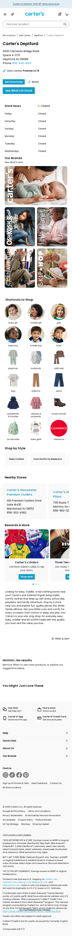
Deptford (38, 35)
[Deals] (12, 14)
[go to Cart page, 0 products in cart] (67, 14)
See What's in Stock (18, 91)
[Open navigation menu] (5, 14)
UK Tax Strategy (11, 824)
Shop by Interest (41, 824)
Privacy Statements (12, 815)
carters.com (51, 879)
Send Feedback (39, 783)
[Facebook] (19, 775)
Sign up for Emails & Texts (16, 783)
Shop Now (27, 576)
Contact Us (56, 783)
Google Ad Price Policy (14, 811)
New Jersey (24, 35)
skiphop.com (24, 882)
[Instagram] (5, 775)
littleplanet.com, (40, 882)
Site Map (25, 824)
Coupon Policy (25, 819)
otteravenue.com (11, 885)
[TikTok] (12, 775)
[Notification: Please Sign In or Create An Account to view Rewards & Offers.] (59, 14)
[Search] (65, 24)
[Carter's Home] (36, 14)
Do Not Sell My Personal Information (43, 815)
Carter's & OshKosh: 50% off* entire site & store (36, 3)
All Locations (9, 35)
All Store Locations (12, 787)
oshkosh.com (10, 882)
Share (35, 82)
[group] (24, 501)
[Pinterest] (26, 775)
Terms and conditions (39, 811)
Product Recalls (43, 819)
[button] (33, 584)
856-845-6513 (21, 63)
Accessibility (9, 819)
